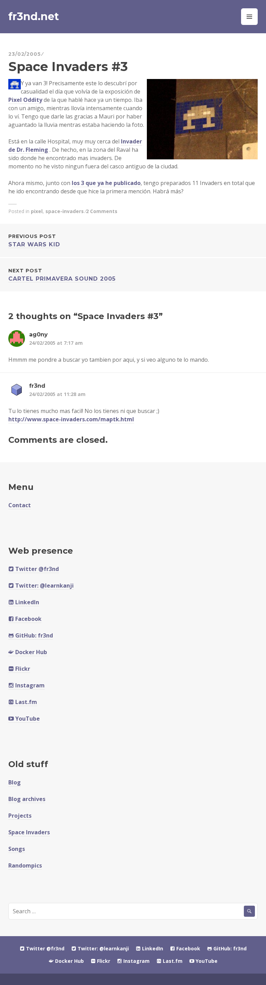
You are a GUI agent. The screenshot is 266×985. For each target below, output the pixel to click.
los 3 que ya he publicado (106, 183)
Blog (14, 782)
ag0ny (38, 334)
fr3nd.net (33, 16)
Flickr (22, 668)
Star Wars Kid (34, 240)
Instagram (29, 685)
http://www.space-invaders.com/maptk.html (71, 419)
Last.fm (25, 702)
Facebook (28, 619)
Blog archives (26, 799)
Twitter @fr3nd (36, 569)
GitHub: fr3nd (33, 635)
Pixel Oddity (25, 100)
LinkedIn (26, 602)
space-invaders (64, 211)
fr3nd (37, 385)
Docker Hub (30, 652)
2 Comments (101, 211)
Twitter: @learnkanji (44, 585)
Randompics (25, 865)
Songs (16, 849)
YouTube (27, 718)
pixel (37, 211)
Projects (20, 815)
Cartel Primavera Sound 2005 (62, 274)
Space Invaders (29, 832)
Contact (19, 505)
